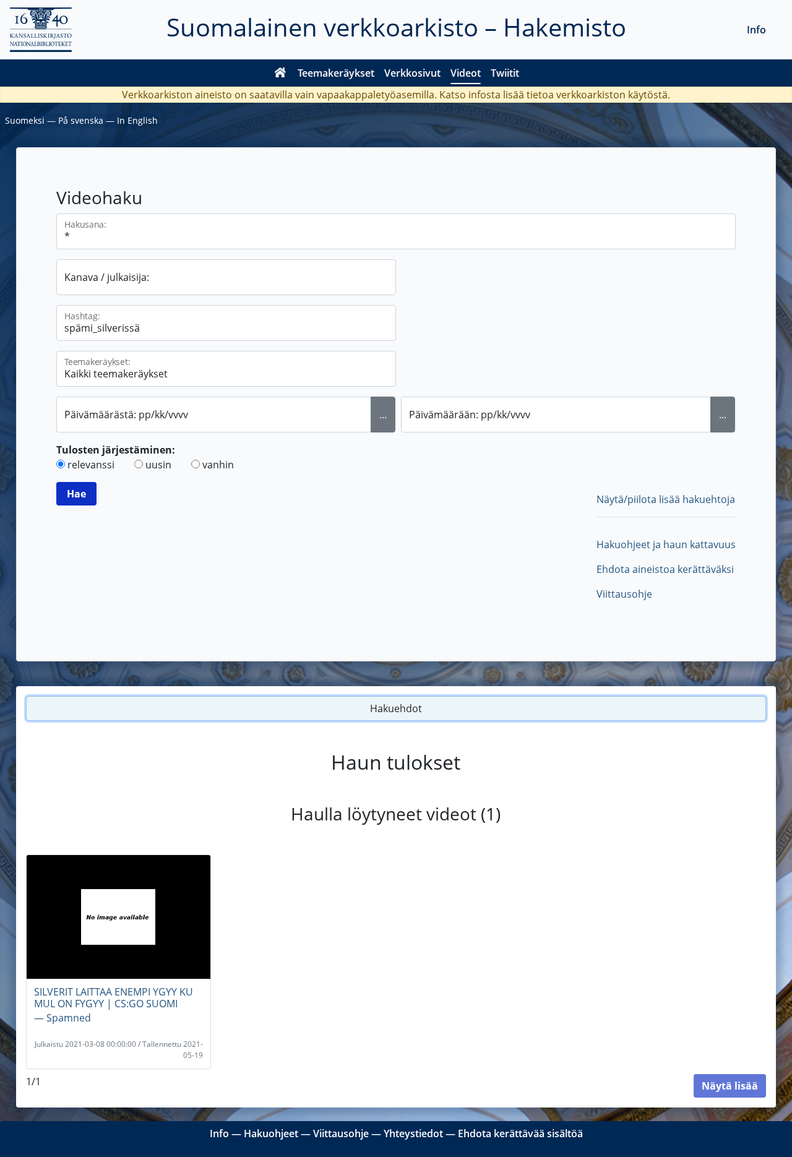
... (383, 414)
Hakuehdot (396, 708)
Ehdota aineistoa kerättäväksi (665, 569)
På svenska (80, 120)
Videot (465, 73)
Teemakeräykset (336, 73)
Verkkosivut (412, 73)
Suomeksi (25, 120)
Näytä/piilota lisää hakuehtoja (665, 499)
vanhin (218, 464)
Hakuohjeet (271, 1133)
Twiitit (505, 73)
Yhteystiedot (413, 1133)
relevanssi (90, 464)
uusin (158, 464)
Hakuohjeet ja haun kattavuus (666, 544)
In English (137, 120)
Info (756, 30)
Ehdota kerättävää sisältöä (520, 1133)
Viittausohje (624, 594)
